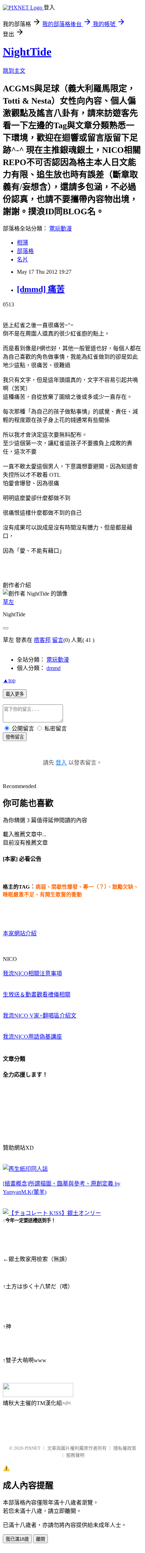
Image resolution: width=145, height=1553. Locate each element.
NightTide (27, 51)
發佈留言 (15, 737)
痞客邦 (42, 640)
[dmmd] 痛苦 (41, 289)
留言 (57, 640)
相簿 (22, 243)
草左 (8, 602)
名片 (22, 259)
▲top (9, 680)
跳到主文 (14, 71)
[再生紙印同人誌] (25, 1169)
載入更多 (15, 694)
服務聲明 (75, 1455)
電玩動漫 (60, 229)
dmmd (53, 668)
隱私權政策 (124, 1448)
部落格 (25, 251)
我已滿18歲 (17, 1539)
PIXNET (32, 1448)
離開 (40, 1539)
